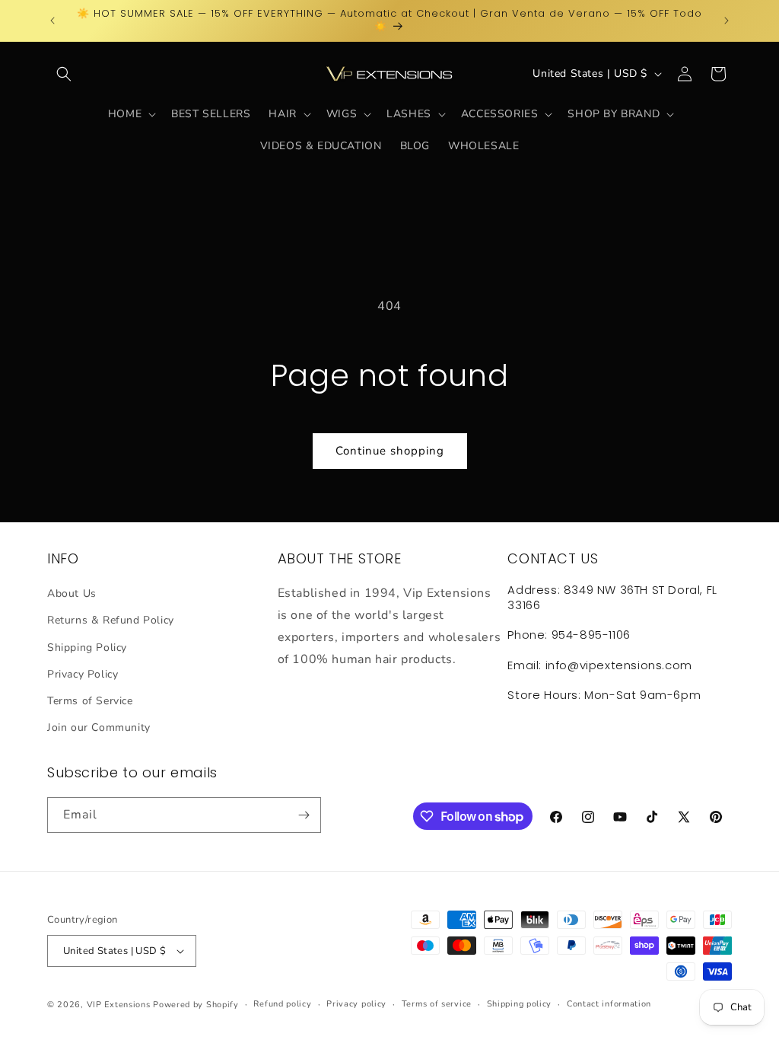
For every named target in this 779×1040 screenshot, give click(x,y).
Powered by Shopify (196, 1004)
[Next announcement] (726, 20)
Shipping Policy (87, 647)
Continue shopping (389, 450)
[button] (64, 74)
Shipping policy (519, 1004)
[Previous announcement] (52, 20)
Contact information (609, 1004)
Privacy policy (356, 1004)
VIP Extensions (119, 1004)
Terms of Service (90, 701)
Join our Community (99, 727)
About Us (72, 593)
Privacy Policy (82, 674)
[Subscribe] (303, 815)
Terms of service (437, 1004)
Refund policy (282, 1004)
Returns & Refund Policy (110, 620)
